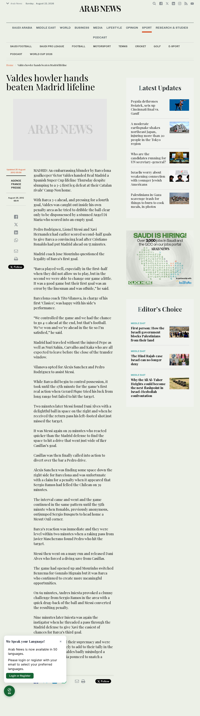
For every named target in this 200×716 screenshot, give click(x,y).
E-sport (174, 46)
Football (78, 46)
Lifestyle (114, 27)
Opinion (132, 27)
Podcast (16, 54)
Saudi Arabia (22, 27)
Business (82, 27)
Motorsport (102, 46)
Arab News (16, 3)
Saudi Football (21, 46)
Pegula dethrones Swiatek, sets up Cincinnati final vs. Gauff (145, 107)
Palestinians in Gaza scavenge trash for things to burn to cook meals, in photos (147, 200)
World (65, 27)
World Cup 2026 (41, 54)
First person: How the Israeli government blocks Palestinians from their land (147, 334)
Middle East (46, 27)
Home (9, 65)
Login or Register (19, 675)
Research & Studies (172, 27)
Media (98, 27)
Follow (17, 266)
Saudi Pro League (52, 46)
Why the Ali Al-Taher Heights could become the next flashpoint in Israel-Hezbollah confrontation (148, 387)
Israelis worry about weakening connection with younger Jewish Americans (148, 178)
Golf (157, 46)
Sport (147, 27)
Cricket (140, 46)
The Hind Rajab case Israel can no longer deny (146, 360)
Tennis (123, 46)
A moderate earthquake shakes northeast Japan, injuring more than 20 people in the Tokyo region (147, 133)
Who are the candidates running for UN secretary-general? (148, 158)
